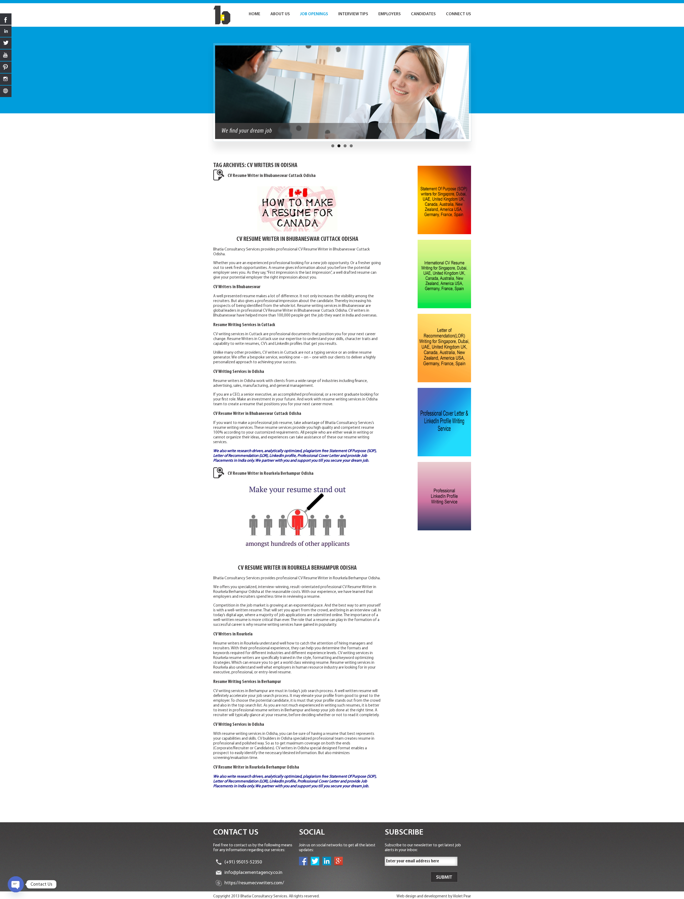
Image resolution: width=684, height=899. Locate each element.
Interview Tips (353, 14)
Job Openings (314, 14)
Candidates (423, 14)
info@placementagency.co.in (253, 872)
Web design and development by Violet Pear (434, 896)
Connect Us (458, 14)
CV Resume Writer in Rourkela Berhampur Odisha (270, 473)
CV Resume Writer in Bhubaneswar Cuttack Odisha (272, 175)
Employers (389, 14)
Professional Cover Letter (318, 456)
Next (474, 95)
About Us (280, 14)
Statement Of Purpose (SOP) (352, 451)
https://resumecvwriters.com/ (254, 883)
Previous (210, 95)
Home (254, 14)
